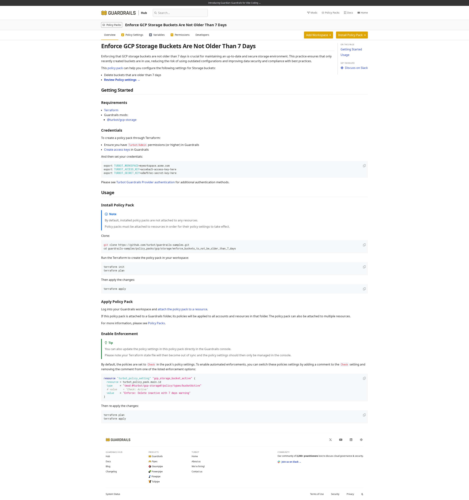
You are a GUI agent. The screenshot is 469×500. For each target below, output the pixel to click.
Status (113, 494)
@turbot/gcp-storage (121, 120)
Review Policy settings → (122, 80)
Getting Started (351, 49)
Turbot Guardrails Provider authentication (145, 182)
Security (335, 494)
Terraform (111, 110)
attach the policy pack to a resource (182, 309)
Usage (345, 55)
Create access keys (117, 150)
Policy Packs (156, 323)
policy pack (115, 68)
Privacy (350, 494)
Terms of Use (317, 494)
